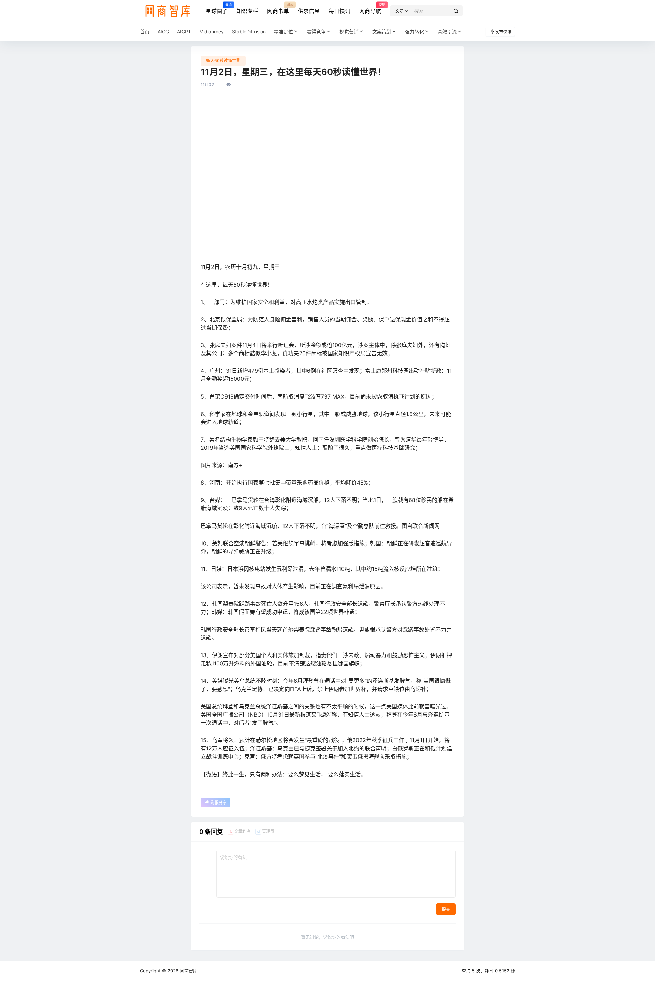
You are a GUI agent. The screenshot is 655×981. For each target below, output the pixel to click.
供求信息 (309, 11)
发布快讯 (503, 31)
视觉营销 (349, 31)
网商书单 (278, 8)
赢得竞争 (316, 31)
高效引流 (447, 31)
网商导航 (370, 8)
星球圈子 (217, 8)
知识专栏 (247, 11)
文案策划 (381, 31)
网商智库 (188, 970)
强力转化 (414, 31)
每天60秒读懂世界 (223, 60)
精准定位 (283, 31)
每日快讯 (339, 11)
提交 (446, 909)
